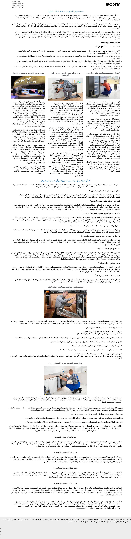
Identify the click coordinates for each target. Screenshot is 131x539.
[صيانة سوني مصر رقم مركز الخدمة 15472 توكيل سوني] (113, 4)
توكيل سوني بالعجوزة (31, 167)
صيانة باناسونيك (78, 422)
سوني (81, 508)
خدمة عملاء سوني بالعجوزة (72, 139)
